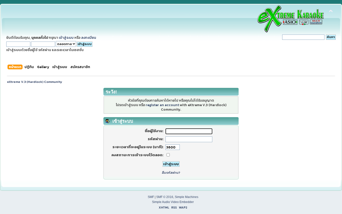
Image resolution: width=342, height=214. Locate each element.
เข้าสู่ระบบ (66, 37)
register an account (162, 104)
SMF (151, 197)
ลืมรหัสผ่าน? (171, 172)
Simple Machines (186, 197)
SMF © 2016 (164, 197)
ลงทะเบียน (88, 37)
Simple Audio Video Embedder (173, 202)
